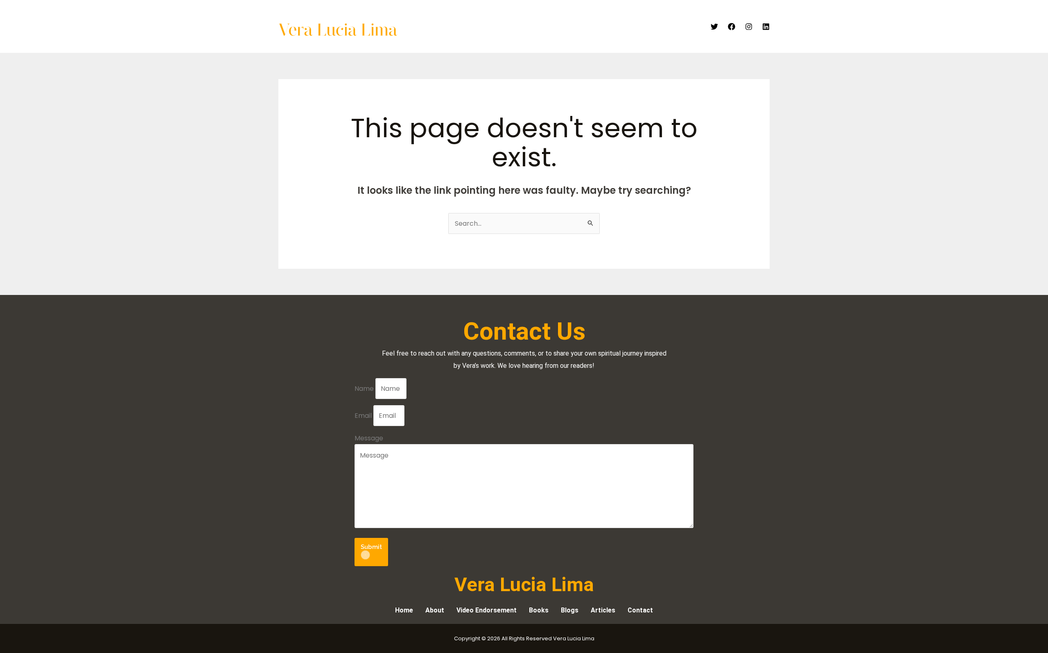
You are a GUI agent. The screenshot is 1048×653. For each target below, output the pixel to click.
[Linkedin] (766, 26)
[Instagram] (748, 26)
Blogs (651, 27)
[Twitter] (714, 26)
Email (364, 415)
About (486, 27)
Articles (589, 27)
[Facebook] (731, 26)
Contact (684, 27)
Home (457, 27)
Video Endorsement (537, 27)
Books (622, 27)
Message (369, 438)
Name (365, 388)
